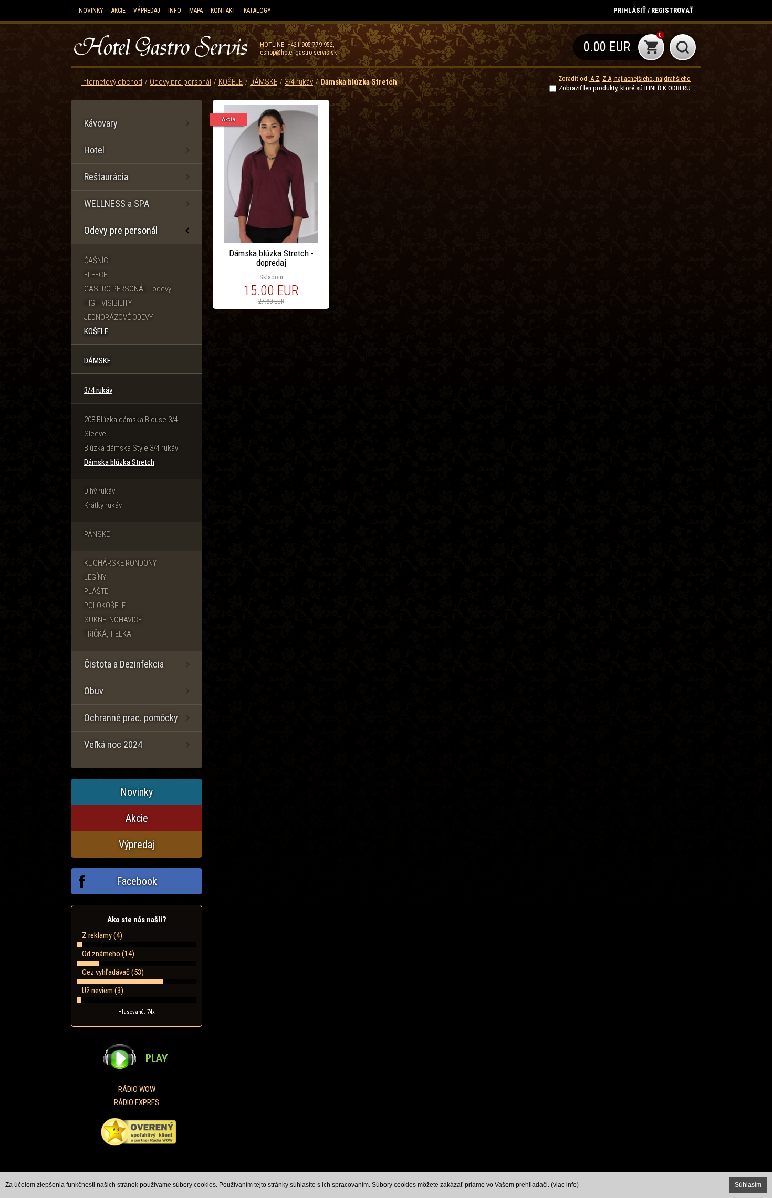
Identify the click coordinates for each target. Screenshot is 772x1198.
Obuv (93, 690)
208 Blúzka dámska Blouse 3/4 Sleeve (131, 427)
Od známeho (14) (108, 954)
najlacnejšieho (633, 78)
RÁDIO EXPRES (136, 1102)
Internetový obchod (111, 82)
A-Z (594, 78)
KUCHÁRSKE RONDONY (120, 563)
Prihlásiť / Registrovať (653, 10)
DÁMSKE (263, 82)
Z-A (606, 78)
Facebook (137, 881)
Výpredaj (146, 10)
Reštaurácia (106, 176)
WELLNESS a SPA (116, 203)
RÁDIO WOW (136, 1089)
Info (174, 10)
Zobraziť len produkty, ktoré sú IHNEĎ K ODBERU (625, 88)
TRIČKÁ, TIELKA (107, 634)
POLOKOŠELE (105, 605)
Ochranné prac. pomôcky (131, 717)
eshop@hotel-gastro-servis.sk (298, 52)
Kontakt (223, 10)
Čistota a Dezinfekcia (124, 664)
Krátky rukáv (103, 505)
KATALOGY (257, 10)
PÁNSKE (97, 534)
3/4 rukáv (299, 82)
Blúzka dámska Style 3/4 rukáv (131, 448)
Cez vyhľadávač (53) (113, 972)
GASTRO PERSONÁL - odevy (127, 289)
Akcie (118, 10)
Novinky (91, 10)
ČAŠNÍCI (97, 260)
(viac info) (565, 1185)
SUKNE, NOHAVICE (113, 619)
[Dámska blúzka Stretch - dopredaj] (271, 204)
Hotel (94, 149)
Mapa (196, 10)
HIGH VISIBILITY (108, 303)
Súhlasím (748, 1185)
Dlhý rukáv (99, 491)
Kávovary (101, 123)
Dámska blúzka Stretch (358, 82)
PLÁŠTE (96, 591)
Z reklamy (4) (102, 935)
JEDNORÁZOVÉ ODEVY (118, 317)
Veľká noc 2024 (113, 744)
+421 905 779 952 (310, 44)
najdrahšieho (672, 78)
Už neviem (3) (102, 990)
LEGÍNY (95, 577)
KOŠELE (230, 82)
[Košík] (618, 47)
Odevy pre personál (180, 82)
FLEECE (95, 274)
